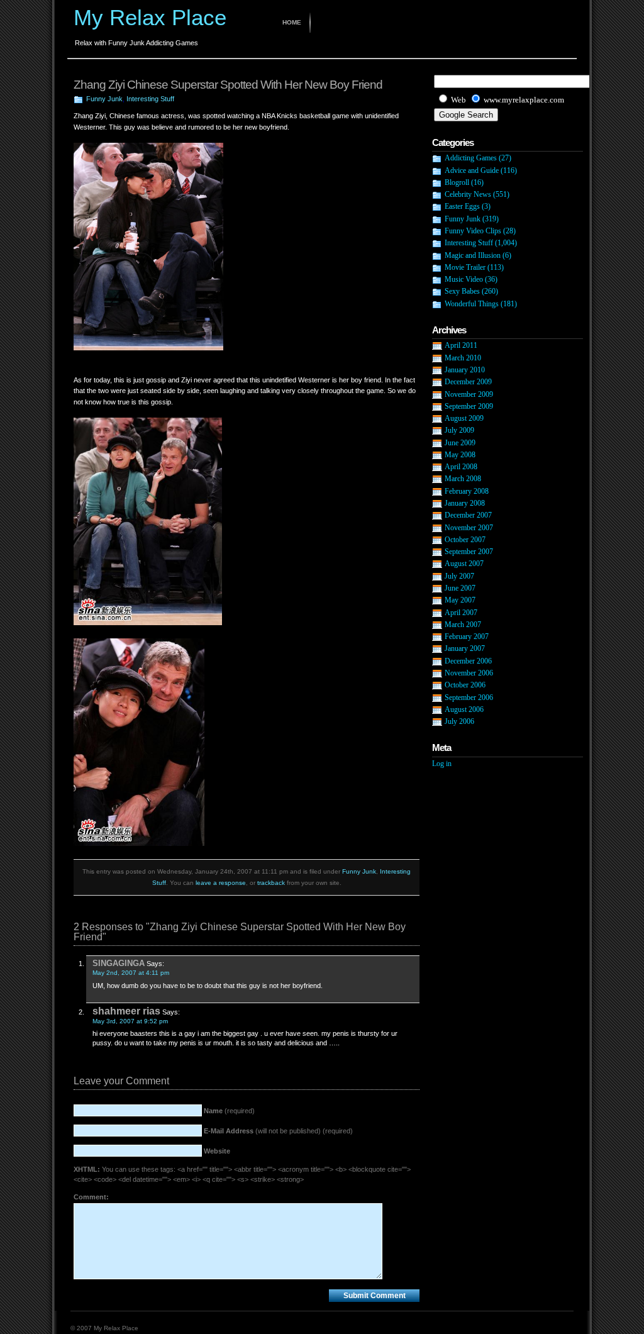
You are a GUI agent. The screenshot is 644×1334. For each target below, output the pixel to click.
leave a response (221, 882)
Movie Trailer (465, 267)
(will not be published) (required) (278, 1131)
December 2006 (468, 661)
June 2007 (460, 588)
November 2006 (469, 673)
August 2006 (464, 709)
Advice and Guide (472, 170)
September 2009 (469, 406)
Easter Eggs (462, 206)
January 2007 (465, 648)
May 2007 (460, 600)
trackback (271, 882)
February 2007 (467, 636)
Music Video (464, 279)
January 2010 (465, 369)
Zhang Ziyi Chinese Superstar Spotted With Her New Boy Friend (228, 84)
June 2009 (460, 442)
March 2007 (463, 624)
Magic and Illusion (473, 255)
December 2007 (468, 515)
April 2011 (461, 345)
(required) (229, 1110)
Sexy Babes (462, 291)
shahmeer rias (126, 1010)
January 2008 (465, 503)
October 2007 (465, 539)
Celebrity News (468, 194)
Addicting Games (471, 157)
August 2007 (464, 563)
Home (291, 22)
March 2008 (463, 478)
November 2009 (469, 394)
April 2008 (461, 466)
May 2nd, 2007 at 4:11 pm (130, 972)
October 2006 (465, 685)
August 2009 (464, 418)
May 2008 (460, 454)
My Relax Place (150, 17)
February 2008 (467, 491)
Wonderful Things (472, 303)
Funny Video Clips (473, 230)
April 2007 (461, 612)
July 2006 (459, 721)
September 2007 (469, 551)
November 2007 (469, 527)
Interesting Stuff (150, 99)
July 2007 (459, 576)
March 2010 (463, 357)
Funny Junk (104, 99)
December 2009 (468, 381)
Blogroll (457, 182)
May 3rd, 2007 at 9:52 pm (130, 1021)
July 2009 (459, 430)
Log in (442, 763)
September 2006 (469, 697)
